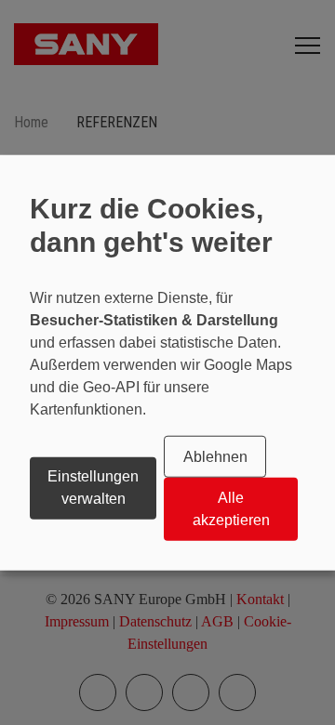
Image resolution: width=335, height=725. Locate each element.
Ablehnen (215, 457)
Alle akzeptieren (231, 509)
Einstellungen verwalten (93, 487)
